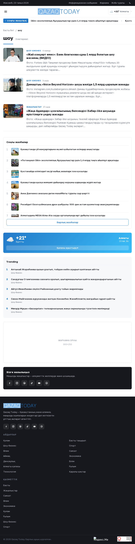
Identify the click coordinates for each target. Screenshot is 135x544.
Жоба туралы (118, 3)
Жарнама (104, 3)
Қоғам (6, 440)
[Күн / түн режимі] (130, 3)
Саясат (73, 451)
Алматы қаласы (11, 466)
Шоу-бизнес (9, 445)
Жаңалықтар (10, 490)
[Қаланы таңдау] (131, 11)
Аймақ (6, 456)
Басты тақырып (77, 440)
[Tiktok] (32, 383)
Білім (71, 461)
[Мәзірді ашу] (5, 11)
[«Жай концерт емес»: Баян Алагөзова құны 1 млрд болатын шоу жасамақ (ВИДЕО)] (13, 55)
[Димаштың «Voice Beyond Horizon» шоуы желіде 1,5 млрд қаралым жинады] (13, 85)
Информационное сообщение (83, 3)
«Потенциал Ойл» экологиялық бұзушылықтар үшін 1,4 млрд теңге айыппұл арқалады (62, 20)
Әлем (6, 451)
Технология (9, 471)
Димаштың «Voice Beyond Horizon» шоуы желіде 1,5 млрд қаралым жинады (77, 84)
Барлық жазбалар (67, 222)
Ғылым (72, 466)
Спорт (72, 445)
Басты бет (8, 30)
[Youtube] (39, 383)
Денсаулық (9, 461)
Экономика (75, 456)
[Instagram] (17, 383)
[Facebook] (10, 383)
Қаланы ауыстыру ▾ (67, 248)
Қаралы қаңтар (77, 471)
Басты (6, 485)
